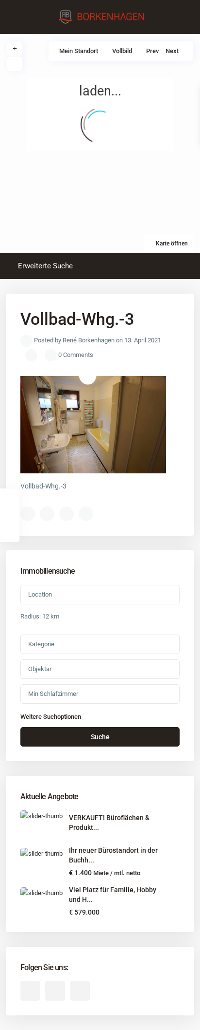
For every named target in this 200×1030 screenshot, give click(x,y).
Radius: (39, 616)
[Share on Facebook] (27, 513)
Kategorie (41, 644)
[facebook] (30, 991)
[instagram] (80, 991)
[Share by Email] (86, 513)
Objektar (39, 669)
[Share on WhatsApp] (66, 513)
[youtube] (55, 991)
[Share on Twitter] (47, 513)
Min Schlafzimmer (53, 693)
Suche (100, 737)
